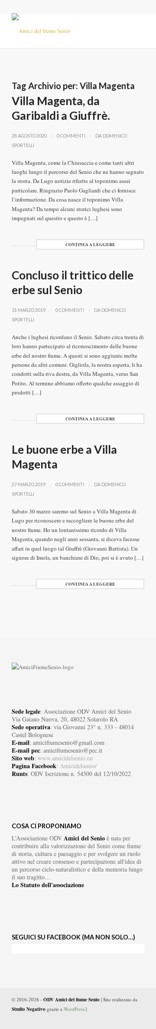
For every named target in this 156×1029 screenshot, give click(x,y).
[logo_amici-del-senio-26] (65, 30)
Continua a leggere (90, 244)
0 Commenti (71, 135)
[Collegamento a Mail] (137, 1018)
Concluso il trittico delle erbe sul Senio (72, 282)
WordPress (74, 1009)
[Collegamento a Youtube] (124, 1018)
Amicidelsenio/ (78, 766)
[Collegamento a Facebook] (111, 1018)
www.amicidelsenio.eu (65, 758)
